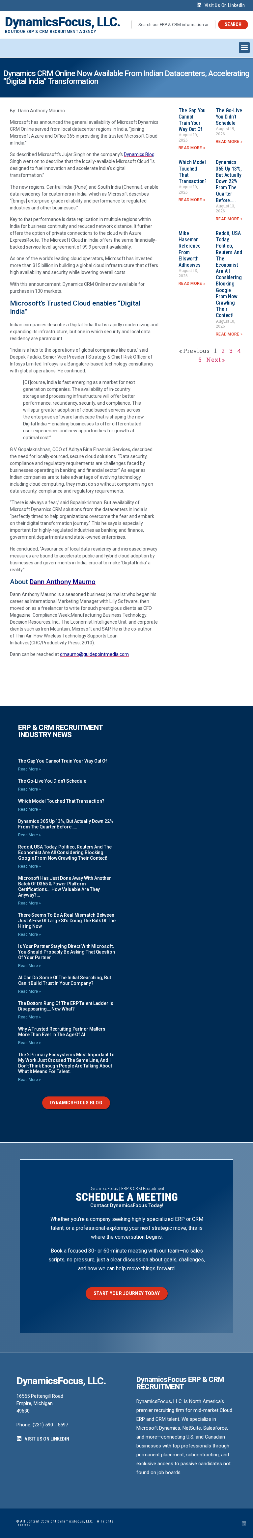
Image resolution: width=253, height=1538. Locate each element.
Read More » (192, 148)
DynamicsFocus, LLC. (62, 22)
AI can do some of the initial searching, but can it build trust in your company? (64, 980)
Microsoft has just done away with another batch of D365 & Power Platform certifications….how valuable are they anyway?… (64, 887)
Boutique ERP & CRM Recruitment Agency (50, 31)
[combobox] (173, 24)
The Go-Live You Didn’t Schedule (229, 116)
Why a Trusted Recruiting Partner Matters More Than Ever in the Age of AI (61, 1031)
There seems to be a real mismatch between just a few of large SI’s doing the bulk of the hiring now (66, 920)
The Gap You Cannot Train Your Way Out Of (192, 120)
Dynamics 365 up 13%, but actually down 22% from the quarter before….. (229, 181)
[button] (244, 47)
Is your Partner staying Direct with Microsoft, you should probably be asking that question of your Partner (66, 952)
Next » (215, 360)
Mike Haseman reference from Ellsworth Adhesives (190, 249)
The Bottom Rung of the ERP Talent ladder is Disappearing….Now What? (65, 1006)
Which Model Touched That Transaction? (61, 801)
